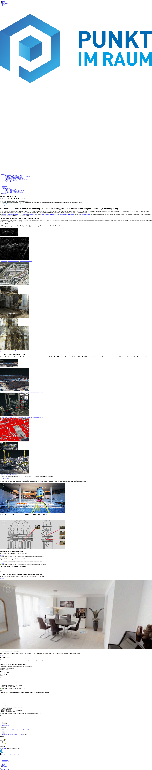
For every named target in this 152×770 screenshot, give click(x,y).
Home (3, 1)
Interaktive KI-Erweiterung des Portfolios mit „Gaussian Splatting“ (14, 730)
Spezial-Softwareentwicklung (84, 214)
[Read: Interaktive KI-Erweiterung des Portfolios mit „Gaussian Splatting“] (18, 729)
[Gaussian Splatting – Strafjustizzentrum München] (76, 248)
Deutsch (3, 4)
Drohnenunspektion (63, 214)
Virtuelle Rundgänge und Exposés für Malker (50, 214)
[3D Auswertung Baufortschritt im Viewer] (76, 429)
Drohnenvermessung (33, 214)
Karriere (3, 2)
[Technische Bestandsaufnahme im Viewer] (76, 404)
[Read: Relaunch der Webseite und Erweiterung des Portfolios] (3, 733)
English (3, 5)
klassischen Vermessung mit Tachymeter (10, 214)
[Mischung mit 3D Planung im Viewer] (76, 461)
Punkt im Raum (3, 748)
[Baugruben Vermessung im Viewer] (76, 379)
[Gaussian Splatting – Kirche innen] (76, 305)
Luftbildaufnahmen (70, 214)
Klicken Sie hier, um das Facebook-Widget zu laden (10, 754)
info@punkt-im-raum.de (4, 725)
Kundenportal (5, 3)
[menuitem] (77, 1)
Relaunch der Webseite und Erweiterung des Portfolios (12, 734)
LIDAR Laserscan (23, 214)
